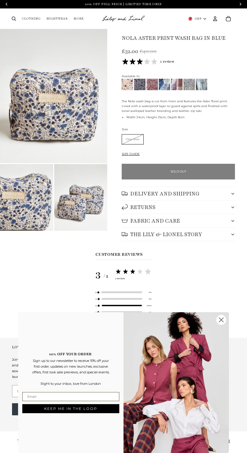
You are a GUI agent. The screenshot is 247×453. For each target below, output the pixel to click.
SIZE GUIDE (131, 154)
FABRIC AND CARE (155, 220)
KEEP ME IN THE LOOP (70, 408)
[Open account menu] (215, 18)
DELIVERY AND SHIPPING (164, 193)
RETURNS (142, 207)
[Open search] (13, 18)
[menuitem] (78, 19)
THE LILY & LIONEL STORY (166, 234)
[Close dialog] (221, 320)
